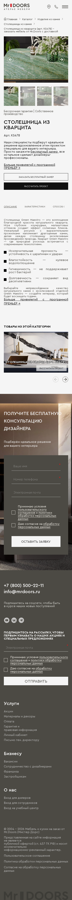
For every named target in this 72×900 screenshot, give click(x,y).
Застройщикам (15, 776)
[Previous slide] (56, 379)
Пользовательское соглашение (27, 855)
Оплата (9, 721)
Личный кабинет (15, 734)
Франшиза (11, 771)
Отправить (36, 681)
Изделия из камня (49, 19)
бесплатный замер (44, 151)
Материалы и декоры (19, 716)
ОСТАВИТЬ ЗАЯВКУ (36, 541)
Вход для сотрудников (20, 802)
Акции (8, 711)
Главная (12, 19)
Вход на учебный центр (21, 807)
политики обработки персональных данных (37, 515)
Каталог (27, 19)
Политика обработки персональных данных (36, 861)
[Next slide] (65, 379)
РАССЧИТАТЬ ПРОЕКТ (36, 186)
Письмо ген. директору (21, 740)
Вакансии (10, 761)
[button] (10, 59)
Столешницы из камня (18, 23)
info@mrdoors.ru (22, 591)
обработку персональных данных (39, 525)
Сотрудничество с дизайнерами (27, 766)
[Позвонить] (56, 7)
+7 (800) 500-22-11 (24, 585)
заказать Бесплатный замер (36, 177)
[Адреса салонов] (49, 7)
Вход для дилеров (17, 797)
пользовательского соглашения (32, 511)
